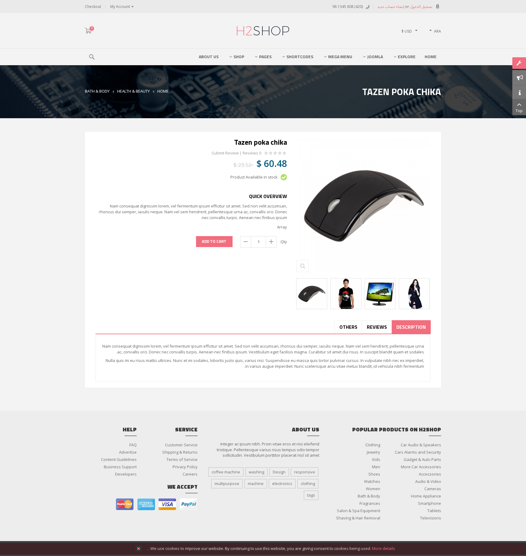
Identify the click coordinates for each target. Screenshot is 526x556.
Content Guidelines (119, 459)
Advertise (128, 452)
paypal (189, 504)
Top (519, 110)
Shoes (374, 474)
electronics (282, 483)
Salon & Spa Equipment (358, 510)
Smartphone (429, 503)
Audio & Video (428, 481)
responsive (304, 472)
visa (167, 504)
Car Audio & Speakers (421, 445)
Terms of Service (182, 459)
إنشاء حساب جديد (390, 6)
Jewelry (373, 452)
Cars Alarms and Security (418, 452)
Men (376, 466)
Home (163, 91)
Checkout (93, 6)
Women (373, 488)
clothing (308, 483)
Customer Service (181, 445)
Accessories (430, 474)
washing (256, 472)
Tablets (434, 510)
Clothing (372, 445)
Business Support (120, 466)
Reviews (377, 327)
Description (411, 327)
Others (348, 327)
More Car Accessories (421, 466)
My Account (120, 6)
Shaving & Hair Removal (358, 518)
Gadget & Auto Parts (422, 459)
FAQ (133, 445)
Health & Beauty (133, 91)
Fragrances (369, 503)
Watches (372, 481)
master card (125, 504)
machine (256, 483)
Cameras (432, 488)
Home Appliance (426, 496)
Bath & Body (97, 91)
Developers (126, 474)
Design (279, 472)
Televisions (430, 518)
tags (311, 495)
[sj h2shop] (263, 30)
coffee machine (226, 472)
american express (146, 504)
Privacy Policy (185, 466)
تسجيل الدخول (420, 6)
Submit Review (225, 153)
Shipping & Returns (180, 452)
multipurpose (227, 483)
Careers (190, 474)
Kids (376, 459)
